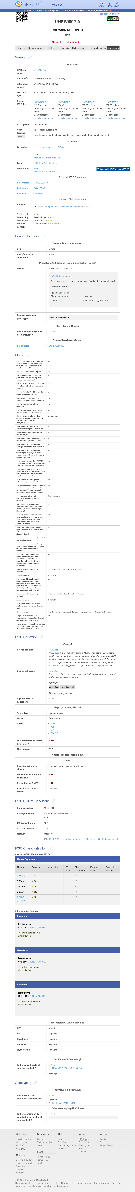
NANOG (21, 875)
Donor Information (36, 47)
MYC (53, 729)
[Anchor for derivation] (40, 637)
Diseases (20, 1169)
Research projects (24, 1162)
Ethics (52, 47)
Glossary (62, 1148)
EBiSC (36, 168)
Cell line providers (24, 1159)
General (21, 47)
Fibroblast (53, 649)
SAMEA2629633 (56, 345)
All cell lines (21, 1142)
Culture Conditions (80, 47)
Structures (84, 1142)
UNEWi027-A (64, 102)
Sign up (103, 1142)
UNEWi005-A (112, 102)
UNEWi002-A (39, 69)
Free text (55, 300)
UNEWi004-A (88, 102)
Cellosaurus (23, 188)
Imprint (40, 1162)
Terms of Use (43, 1159)
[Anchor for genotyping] (34, 1082)
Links (39, 1145)
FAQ (60, 1138)
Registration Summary (108, 13)
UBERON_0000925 (37, 927)
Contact (82, 1151)
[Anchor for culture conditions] (52, 801)
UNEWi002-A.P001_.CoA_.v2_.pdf (67, 1067)
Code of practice (44, 1142)
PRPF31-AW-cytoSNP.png (63, 1102)
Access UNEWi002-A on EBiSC (114, 169)
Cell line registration (67, 1145)
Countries (20, 1166)
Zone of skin (54, 670)
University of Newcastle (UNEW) (48, 147)
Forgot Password (108, 1145)
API (80, 1148)
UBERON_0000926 (37, 961)
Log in (103, 1138)
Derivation (65, 47)
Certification (63, 1142)
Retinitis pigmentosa (43, 117)
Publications (21, 1172)
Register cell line (23, 1138)
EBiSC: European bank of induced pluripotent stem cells (64, 206)
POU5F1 (55, 733)
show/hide (20, 136)
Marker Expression (26, 859)
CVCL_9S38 (39, 188)
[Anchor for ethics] (26, 355)
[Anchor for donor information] (43, 236)
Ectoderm (22, 984)
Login (116, 5)
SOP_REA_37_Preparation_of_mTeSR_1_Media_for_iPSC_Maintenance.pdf (82, 838)
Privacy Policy (96, 11)
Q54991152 (38, 193)
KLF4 (53, 726)
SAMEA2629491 (41, 182)
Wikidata (21, 193)
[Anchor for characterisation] (49, 848)
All (20, 1145)
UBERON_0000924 (37, 995)
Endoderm (22, 915)
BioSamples (23, 182)
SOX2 (53, 723)
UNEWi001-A (40, 102)
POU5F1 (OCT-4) (21, 899)
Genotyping (113, 47)
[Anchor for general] (29, 57)
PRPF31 (55, 292)
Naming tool (84, 1145)
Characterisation (98, 47)
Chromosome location (61, 296)
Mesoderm (22, 950)
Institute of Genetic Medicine (46, 157)
